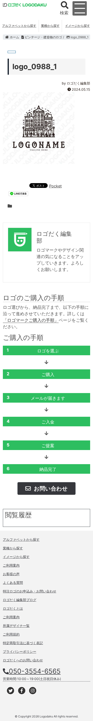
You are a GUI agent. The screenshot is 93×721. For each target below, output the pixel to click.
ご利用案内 (11, 565)
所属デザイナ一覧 (16, 626)
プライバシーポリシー (19, 651)
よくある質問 (13, 582)
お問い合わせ (50, 488)
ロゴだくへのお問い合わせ (23, 660)
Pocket (55, 186)
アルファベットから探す (19, 26)
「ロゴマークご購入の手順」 (31, 320)
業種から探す (50, 26)
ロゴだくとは (13, 608)
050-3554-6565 (35, 671)
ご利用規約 (11, 634)
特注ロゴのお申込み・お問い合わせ (29, 591)
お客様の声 (11, 574)
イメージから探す (77, 26)
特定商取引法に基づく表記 (23, 643)
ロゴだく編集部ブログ (19, 600)
